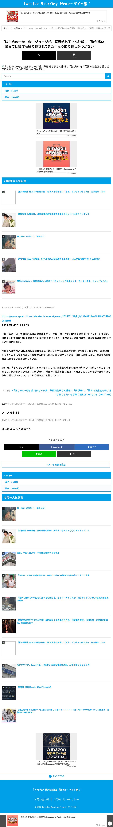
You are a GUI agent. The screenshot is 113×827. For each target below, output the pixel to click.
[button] (74, 454)
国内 (18, 28)
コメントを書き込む (56, 464)
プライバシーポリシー (66, 799)
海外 (12, 481)
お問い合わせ (41, 799)
